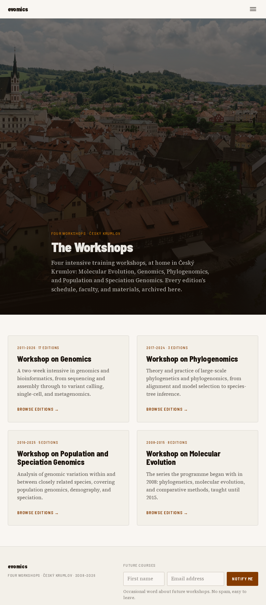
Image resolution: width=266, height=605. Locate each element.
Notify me (242, 578)
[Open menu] (253, 9)
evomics (18, 9)
